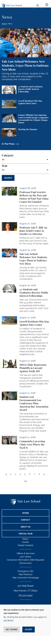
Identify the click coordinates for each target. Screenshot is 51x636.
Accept (28, 629)
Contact (25, 520)
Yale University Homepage (25, 577)
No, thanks (12, 629)
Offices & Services (26, 553)
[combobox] (25, 161)
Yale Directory (25, 574)
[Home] (12, 6)
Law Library (25, 556)
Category (8, 155)
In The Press (8, 144)
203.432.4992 (25, 595)
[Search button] (37, 8)
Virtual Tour (25, 534)
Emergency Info (25, 571)
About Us (25, 527)
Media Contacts (25, 545)
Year (4, 166)
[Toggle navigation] (46, 5)
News (10, 24)
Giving (25, 513)
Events (25, 542)
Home (4, 24)
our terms (8, 620)
